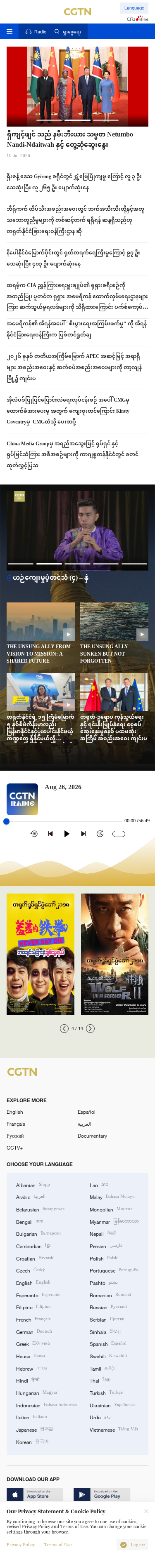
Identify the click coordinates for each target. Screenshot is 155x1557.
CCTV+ (15, 1147)
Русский (15, 1135)
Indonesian (46, 1405)
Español (86, 1111)
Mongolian (111, 1209)
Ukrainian (113, 1405)
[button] (49, 120)
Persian (106, 1245)
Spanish (108, 1343)
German (34, 1331)
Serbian (107, 1319)
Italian (31, 1417)
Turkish (106, 1392)
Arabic (30, 1196)
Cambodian (33, 1245)
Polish (104, 1258)
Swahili (108, 1355)
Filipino (33, 1306)
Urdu (101, 1417)
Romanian (110, 1294)
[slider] (6, 821)
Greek (33, 1343)
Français (16, 1123)
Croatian (35, 1258)
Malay (112, 1196)
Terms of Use (58, 1545)
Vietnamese (114, 1429)
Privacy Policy (21, 1545)
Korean (32, 1441)
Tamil (102, 1368)
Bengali (29, 1221)
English (15, 1111)
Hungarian (36, 1392)
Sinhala (105, 1331)
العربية (84, 1123)
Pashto (104, 1282)
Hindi (27, 1380)
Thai (100, 1380)
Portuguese (114, 1270)
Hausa (30, 1355)
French (33, 1319)
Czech (30, 1270)
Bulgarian (38, 1233)
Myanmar (114, 1221)
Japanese (35, 1429)
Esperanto (38, 1294)
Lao (99, 1184)
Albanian (33, 1184)
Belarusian (40, 1209)
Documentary (92, 1135)
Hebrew (31, 1368)
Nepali (103, 1233)
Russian (108, 1306)
